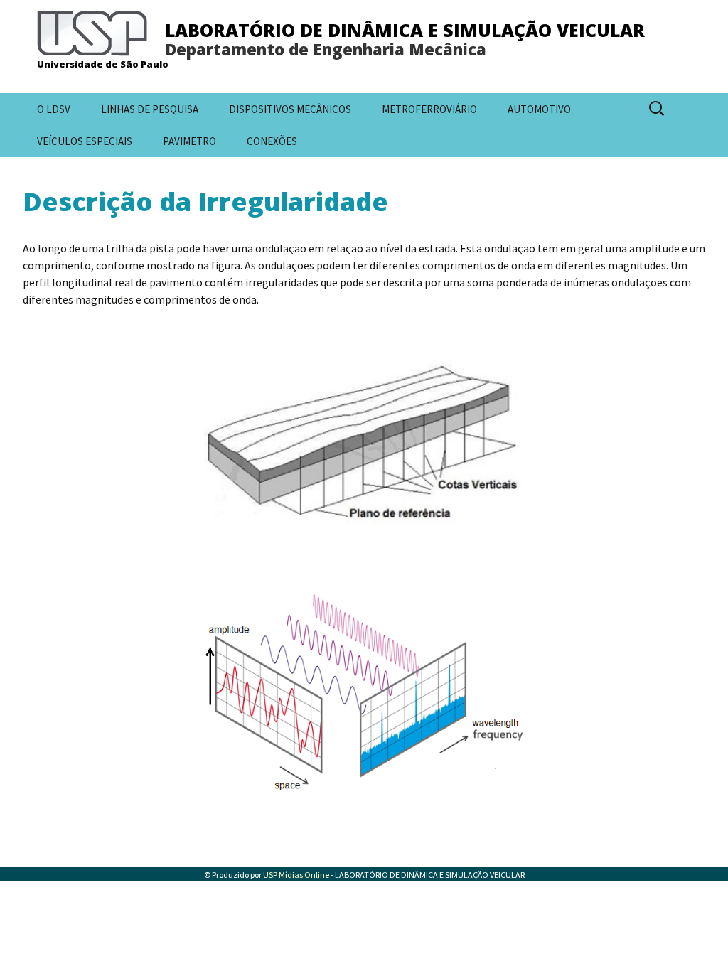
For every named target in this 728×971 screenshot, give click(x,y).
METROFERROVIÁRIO (429, 109)
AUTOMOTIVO (539, 109)
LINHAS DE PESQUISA (149, 109)
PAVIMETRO (189, 141)
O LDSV (53, 109)
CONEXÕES (272, 141)
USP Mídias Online (296, 874)
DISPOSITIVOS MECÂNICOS (290, 109)
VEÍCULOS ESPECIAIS (84, 141)
